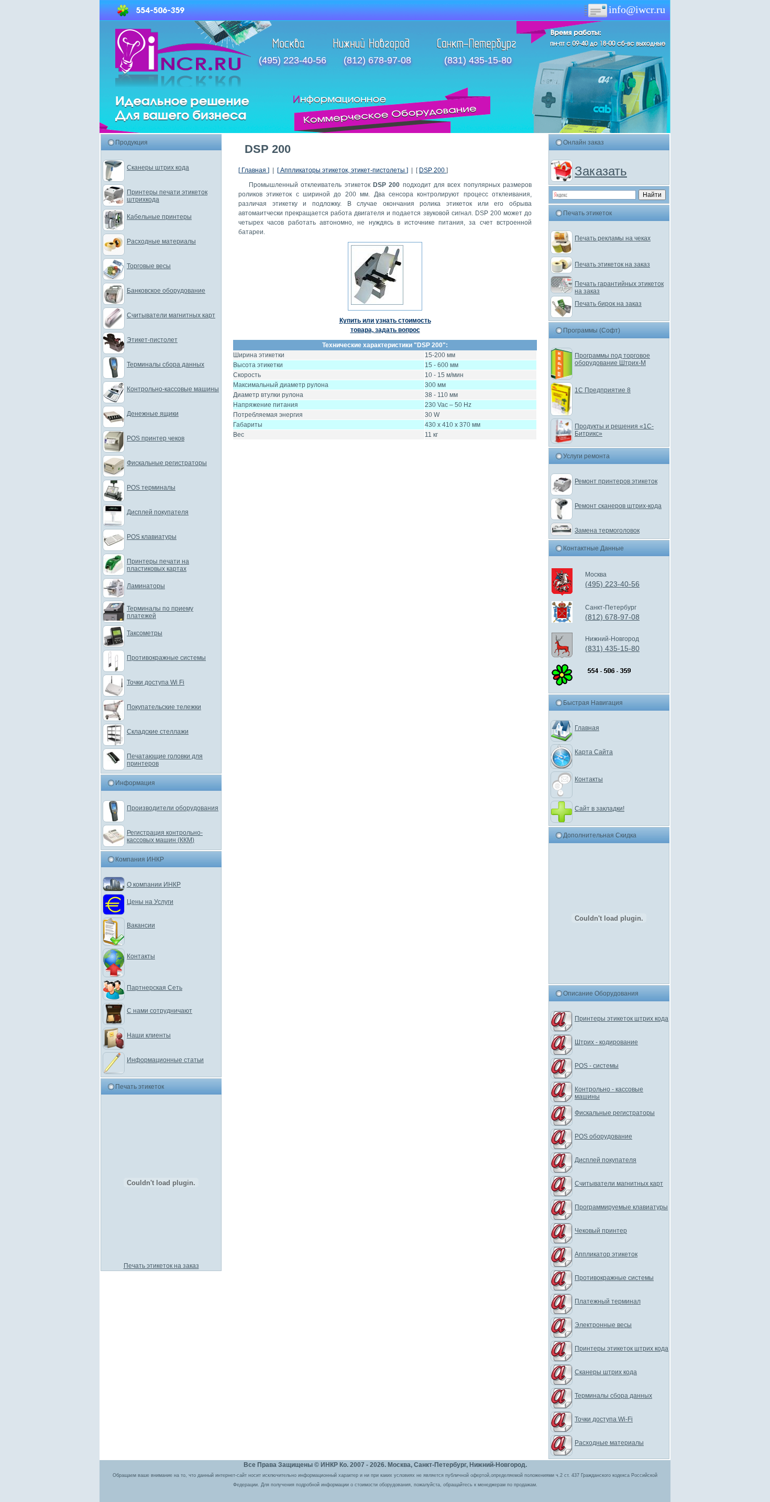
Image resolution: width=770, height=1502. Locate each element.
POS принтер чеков (155, 438)
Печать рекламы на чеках (613, 238)
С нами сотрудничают (159, 1010)
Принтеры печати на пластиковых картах (158, 565)
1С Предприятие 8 (603, 390)
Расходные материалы (161, 241)
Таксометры (144, 633)
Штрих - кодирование (606, 1042)
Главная (587, 728)
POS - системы (597, 1065)
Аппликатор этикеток (606, 1254)
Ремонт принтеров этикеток (616, 481)
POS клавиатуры (152, 536)
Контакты (141, 956)
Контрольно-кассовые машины (173, 389)
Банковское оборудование (166, 290)
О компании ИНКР (154, 884)
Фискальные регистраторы (167, 463)
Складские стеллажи (158, 731)
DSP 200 (432, 170)
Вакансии (141, 925)
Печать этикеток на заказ (161, 1265)
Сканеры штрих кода (158, 167)
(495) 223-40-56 (292, 60)
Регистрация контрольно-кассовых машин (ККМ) (165, 836)
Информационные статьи (165, 1060)
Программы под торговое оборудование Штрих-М (612, 359)
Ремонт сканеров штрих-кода (618, 506)
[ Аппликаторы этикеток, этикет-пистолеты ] (342, 170)
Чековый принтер (601, 1230)
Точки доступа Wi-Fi (604, 1419)
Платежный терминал (608, 1301)
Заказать (601, 171)
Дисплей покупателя (158, 512)
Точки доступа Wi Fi (155, 682)
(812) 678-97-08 (377, 60)
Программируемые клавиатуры (621, 1207)
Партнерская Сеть (154, 987)
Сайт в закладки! (599, 808)
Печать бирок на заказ (608, 303)
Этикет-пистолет (152, 340)
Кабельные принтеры (159, 216)
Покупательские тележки (164, 707)
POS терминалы (151, 487)
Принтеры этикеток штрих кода (621, 1018)
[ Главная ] (253, 170)
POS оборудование (603, 1136)
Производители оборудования (172, 808)
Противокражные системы (166, 657)
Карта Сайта (594, 752)
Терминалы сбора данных (165, 364)
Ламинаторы (146, 586)
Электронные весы (603, 1325)
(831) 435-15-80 (478, 60)
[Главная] (183, 85)
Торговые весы (149, 266)
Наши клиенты (149, 1035)
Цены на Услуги (150, 901)
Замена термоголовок (607, 530)
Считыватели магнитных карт (171, 315)
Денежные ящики (153, 413)
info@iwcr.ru (637, 9)
